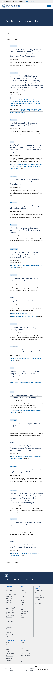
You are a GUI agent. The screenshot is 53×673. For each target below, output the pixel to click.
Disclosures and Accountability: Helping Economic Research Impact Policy (25, 350)
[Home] (11, 7)
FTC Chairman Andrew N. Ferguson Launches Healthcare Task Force (23, 124)
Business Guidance (39, 597)
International (24, 613)
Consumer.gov (38, 595)
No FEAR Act (27, 668)
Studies (22, 607)
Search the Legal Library (29, 579)
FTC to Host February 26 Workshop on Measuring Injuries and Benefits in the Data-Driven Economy (26, 181)
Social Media (9, 660)
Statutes (8, 604)
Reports (22, 602)
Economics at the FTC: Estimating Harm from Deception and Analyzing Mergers (25, 546)
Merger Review (9, 596)
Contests (8, 651)
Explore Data (9, 658)
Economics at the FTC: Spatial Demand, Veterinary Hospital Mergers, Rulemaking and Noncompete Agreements (26, 448)
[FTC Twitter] (40, 669)
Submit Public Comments (17, 579)
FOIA (23, 666)
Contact (22, 661)
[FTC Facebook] (36, 667)
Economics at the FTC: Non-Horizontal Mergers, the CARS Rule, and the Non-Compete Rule (24, 373)
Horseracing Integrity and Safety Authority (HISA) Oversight (11, 608)
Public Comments (25, 604)
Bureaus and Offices (26, 650)
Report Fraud (7, 579)
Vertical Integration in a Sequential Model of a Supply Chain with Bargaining (26, 396)
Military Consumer (39, 592)
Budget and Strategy (26, 653)
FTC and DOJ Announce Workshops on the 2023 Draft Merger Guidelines (26, 470)
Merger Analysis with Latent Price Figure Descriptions (24, 316)
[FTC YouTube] (45, 669)
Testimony (23, 609)
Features (8, 647)
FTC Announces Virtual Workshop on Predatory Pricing (24, 328)
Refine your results (10, 33)
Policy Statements (25, 611)
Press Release (13, 46)
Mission (22, 642)
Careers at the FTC (25, 659)
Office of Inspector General (32, 668)
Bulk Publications (39, 603)
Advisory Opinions (25, 592)
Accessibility (17, 666)
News (7, 642)
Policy (22, 586)
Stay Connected (10, 653)
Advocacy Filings (14, 72)
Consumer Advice (39, 590)
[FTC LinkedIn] (42, 669)
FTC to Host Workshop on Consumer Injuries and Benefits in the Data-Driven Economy (25, 230)
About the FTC (24, 640)
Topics (7, 649)
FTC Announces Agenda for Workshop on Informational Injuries (26, 207)
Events (7, 644)
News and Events (10, 640)
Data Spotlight (9, 655)
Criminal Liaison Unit (11, 625)
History (22, 644)
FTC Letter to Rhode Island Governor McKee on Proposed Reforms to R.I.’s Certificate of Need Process (24, 254)
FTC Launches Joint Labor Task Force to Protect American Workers (25, 279)
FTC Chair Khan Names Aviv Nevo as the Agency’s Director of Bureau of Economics (26, 523)
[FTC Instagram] (38, 669)
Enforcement (9, 586)
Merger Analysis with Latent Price (23, 301)
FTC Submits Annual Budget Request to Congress (25, 424)
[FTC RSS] (47, 669)
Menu (49, 5)
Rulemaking (9, 602)
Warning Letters (10, 619)
